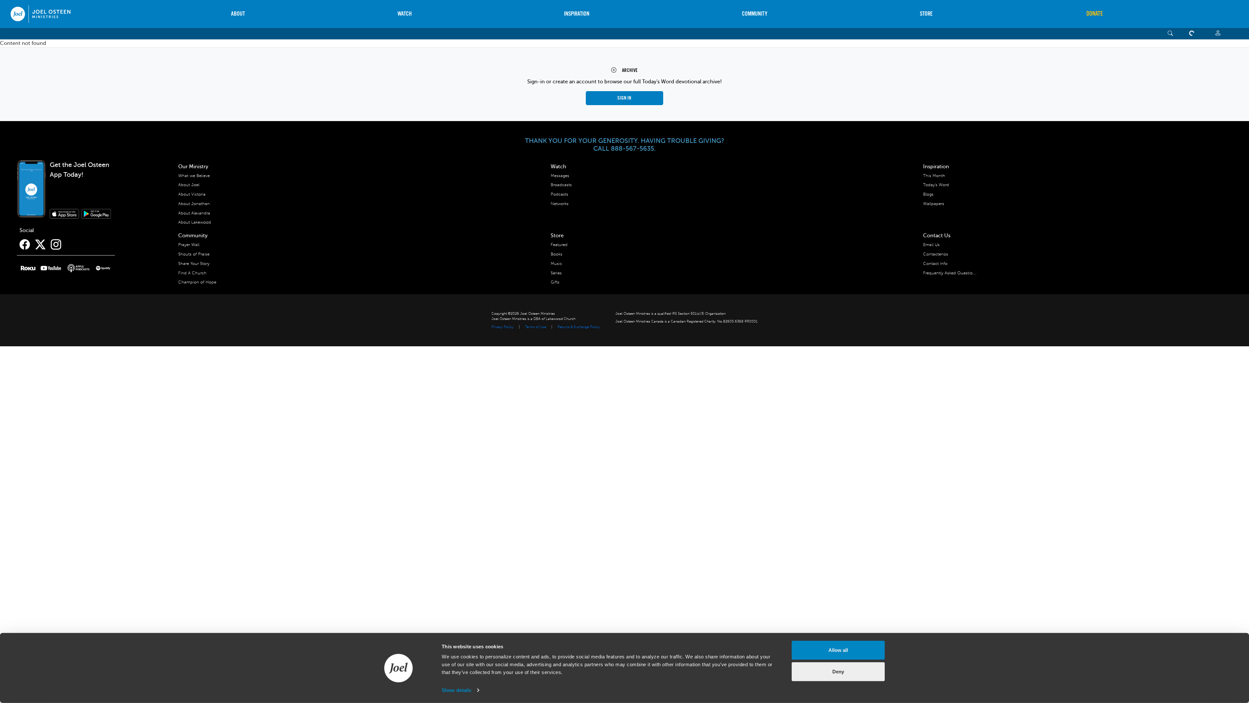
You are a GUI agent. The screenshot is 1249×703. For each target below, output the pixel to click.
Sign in (624, 98)
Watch (404, 14)
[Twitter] (40, 245)
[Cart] (1193, 33)
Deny (838, 671)
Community (754, 14)
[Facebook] (25, 245)
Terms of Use (535, 327)
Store (926, 14)
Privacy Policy (502, 327)
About (238, 14)
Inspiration (576, 14)
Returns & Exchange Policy (578, 327)
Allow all (838, 650)
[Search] (1170, 34)
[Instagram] (56, 245)
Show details (456, 690)
